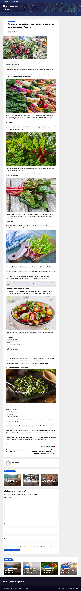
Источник (8, 442)
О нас (12, 14)
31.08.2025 (9, 572)
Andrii (15, 31)
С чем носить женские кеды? (48, 481)
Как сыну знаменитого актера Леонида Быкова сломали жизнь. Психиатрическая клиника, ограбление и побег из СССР (43, 451)
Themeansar (26, 588)
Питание (12, 21)
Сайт (5, 538)
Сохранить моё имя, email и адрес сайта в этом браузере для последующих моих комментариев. (29, 546)
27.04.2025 (27, 572)
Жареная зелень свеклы (11, 66)
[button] (74, 14)
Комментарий (8, 497)
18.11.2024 (46, 572)
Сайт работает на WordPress (9, 588)
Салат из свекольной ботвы (12, 64)
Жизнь (9, 21)
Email (6, 531)
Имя (5, 523)
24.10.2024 (65, 572)
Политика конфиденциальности (26, 14)
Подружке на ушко (13, 581)
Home (6, 14)
